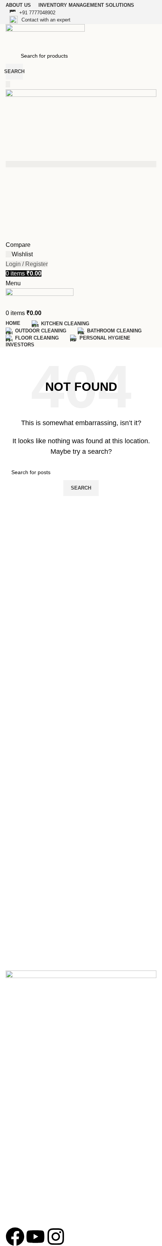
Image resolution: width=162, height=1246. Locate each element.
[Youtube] (35, 1236)
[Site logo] (45, 35)
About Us (17, 1041)
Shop (12, 1079)
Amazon (15, 1182)
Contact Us (19, 1054)
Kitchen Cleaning (26, 1111)
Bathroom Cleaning (29, 1137)
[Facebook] (15, 1236)
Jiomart (14, 1208)
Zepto (13, 1221)
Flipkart (14, 1195)
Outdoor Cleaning (27, 1124)
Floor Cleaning (23, 1150)
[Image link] (81, 992)
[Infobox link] (81, 13)
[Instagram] (55, 1236)
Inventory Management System (43, 1067)
